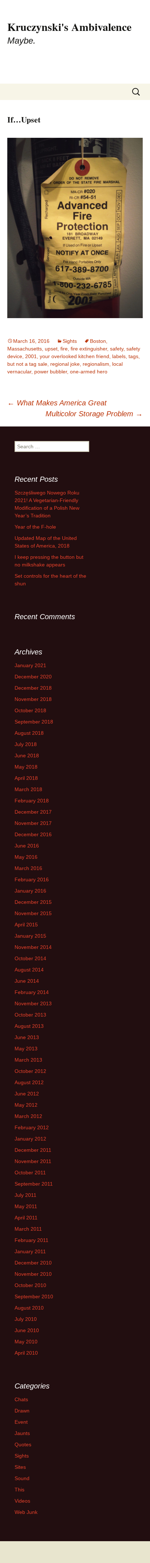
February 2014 (32, 992)
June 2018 (27, 755)
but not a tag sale (27, 364)
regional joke (65, 364)
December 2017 (33, 812)
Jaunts (22, 1433)
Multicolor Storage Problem (94, 414)
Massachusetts (24, 349)
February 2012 (32, 1127)
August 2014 (29, 970)
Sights (70, 341)
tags (133, 356)
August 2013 (29, 1026)
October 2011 (30, 1172)
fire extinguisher (89, 349)
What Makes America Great (57, 403)
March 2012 (28, 1116)
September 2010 (34, 1296)
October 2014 (30, 958)
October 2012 (30, 1071)
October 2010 (30, 1285)
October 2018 (30, 710)
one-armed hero (88, 371)
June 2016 (27, 846)
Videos (22, 1501)
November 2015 (33, 913)
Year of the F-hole (35, 527)
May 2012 (26, 1105)
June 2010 (27, 1330)
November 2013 (33, 1003)
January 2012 (30, 1139)
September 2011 (34, 1184)
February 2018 (32, 800)
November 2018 (33, 699)
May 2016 (26, 857)
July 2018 (26, 744)
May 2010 (26, 1341)
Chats (21, 1399)
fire (64, 349)
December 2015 (33, 902)
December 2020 (33, 677)
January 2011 (30, 1251)
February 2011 (31, 1240)
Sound (22, 1478)
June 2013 (27, 1037)
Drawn (22, 1411)
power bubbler (50, 371)
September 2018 (34, 722)
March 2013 (28, 1060)
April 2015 (26, 924)
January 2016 (30, 891)
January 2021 (30, 665)
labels (119, 356)
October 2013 (30, 1015)
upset (51, 349)
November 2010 (33, 1274)
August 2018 (29, 733)
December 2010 (33, 1263)
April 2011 (26, 1218)
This (19, 1489)
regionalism (96, 364)
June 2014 (27, 981)
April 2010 (26, 1353)
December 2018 (33, 688)
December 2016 (33, 834)
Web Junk (26, 1512)
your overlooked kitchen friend (74, 356)
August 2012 (29, 1082)
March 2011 (28, 1229)
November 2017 (33, 823)
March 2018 (28, 789)
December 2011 (33, 1150)
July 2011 (25, 1195)
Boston (98, 341)
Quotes (23, 1444)
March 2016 (28, 868)
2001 (31, 356)
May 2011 (26, 1206)
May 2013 (26, 1048)
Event (21, 1422)
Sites (20, 1467)
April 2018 (26, 778)
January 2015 (30, 936)
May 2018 (26, 767)
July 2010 (26, 1319)
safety (116, 349)
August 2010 (29, 1308)
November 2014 (33, 947)
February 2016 (32, 879)
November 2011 (33, 1161)
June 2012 (27, 1094)
